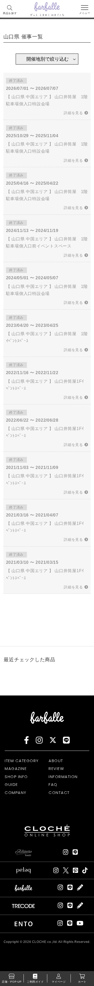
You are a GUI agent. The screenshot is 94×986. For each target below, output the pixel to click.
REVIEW (56, 768)
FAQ (53, 784)
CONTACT (59, 792)
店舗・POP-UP (12, 981)
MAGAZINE (16, 768)
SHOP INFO (16, 776)
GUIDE (11, 784)
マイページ (59, 981)
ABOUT (56, 760)
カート (82, 981)
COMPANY (16, 792)
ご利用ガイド (35, 981)
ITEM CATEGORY (22, 760)
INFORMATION (63, 776)
